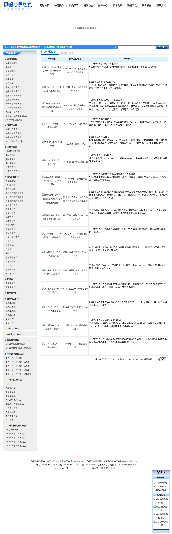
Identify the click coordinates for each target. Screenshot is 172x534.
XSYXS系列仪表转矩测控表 (75, 162)
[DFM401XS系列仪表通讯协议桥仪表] (52, 91)
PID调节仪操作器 (13, 400)
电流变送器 (11, 159)
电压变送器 (11, 163)
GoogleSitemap (59, 468)
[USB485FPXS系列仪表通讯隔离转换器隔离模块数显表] (52, 202)
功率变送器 (11, 167)
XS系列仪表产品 (14, 379)
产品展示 (73, 5)
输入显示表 (11, 189)
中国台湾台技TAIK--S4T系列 (18, 374)
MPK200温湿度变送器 (15, 344)
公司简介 (59, 5)
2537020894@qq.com (127, 465)
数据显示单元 (12, 257)
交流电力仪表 (13, 328)
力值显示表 (11, 412)
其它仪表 (10, 420)
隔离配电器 (11, 79)
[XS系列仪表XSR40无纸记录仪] (52, 292)
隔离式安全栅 (12, 129)
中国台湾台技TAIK (15, 354)
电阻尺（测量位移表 (15, 404)
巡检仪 (9, 383)
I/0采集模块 (11, 185)
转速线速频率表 (13, 237)
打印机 (9, 265)
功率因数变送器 (13, 171)
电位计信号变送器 (14, 87)
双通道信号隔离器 (14, 107)
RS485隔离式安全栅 (14, 141)
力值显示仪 (11, 181)
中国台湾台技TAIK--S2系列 (18, 362)
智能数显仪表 (13, 177)
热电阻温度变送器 (14, 91)
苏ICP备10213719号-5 (109, 468)
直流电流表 (11, 311)
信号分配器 (11, 83)
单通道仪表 (11, 392)
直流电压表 (11, 315)
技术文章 (117, 5)
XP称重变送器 (12, 429)
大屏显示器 (11, 229)
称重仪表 (10, 217)
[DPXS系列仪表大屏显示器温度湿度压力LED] (52, 184)
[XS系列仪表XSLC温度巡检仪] (52, 347)
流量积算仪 (11, 213)
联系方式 (161, 5)
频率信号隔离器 (13, 99)
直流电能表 (11, 303)
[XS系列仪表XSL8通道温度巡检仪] (52, 329)
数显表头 (10, 245)
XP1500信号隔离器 (14, 120)
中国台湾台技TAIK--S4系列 (18, 370)
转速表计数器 (12, 408)
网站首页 (44, 5)
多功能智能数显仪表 (15, 201)
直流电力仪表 (13, 299)
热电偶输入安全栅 (14, 137)
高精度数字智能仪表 (15, 197)
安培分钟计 (11, 323)
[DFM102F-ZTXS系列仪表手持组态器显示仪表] (52, 74)
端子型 (9, 67)
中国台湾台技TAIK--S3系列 (18, 366)
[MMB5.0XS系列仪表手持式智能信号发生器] (52, 111)
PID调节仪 (10, 225)
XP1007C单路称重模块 (16, 441)
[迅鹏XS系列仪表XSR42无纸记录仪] (52, 274)
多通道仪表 (11, 396)
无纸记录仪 (11, 283)
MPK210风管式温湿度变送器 (18, 348)
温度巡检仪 (11, 209)
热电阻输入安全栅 (14, 133)
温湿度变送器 (13, 340)
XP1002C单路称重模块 (16, 437)
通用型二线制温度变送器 (17, 116)
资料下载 (132, 5)
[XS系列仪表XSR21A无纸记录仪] (52, 311)
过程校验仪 (11, 273)
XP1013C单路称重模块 (16, 446)
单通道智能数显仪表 (15, 193)
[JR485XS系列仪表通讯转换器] (52, 127)
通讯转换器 (11, 261)
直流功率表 (11, 307)
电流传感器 (11, 155)
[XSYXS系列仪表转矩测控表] (52, 164)
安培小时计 (11, 319)
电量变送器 (12, 147)
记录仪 (10, 279)
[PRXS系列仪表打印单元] (52, 146)
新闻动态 (88, 5)
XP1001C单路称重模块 (16, 433)
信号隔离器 (12, 59)
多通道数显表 (12, 205)
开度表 (9, 249)
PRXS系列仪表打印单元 (75, 144)
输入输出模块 (12, 416)
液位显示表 (11, 233)
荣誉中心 (103, 5)
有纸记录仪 (11, 287)
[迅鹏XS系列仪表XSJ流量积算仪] (52, 256)
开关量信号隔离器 (14, 103)
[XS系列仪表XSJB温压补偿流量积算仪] (52, 237)
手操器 (9, 253)
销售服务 (146, 5)
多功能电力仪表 (14, 334)
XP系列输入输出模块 (16, 425)
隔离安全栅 (12, 125)
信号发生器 (11, 269)
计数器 (9, 241)
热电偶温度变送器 (14, 95)
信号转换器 (11, 75)
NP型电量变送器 (13, 151)
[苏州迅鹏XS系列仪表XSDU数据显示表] (52, 219)
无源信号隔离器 (13, 112)
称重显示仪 (11, 221)
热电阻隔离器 (12, 63)
